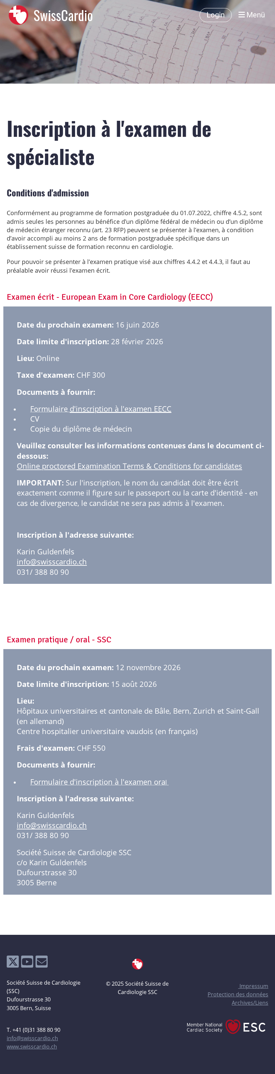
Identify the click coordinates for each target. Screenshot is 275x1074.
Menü (255, 15)
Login (216, 15)
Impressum (253, 986)
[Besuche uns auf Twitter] (13, 963)
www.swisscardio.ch (32, 1046)
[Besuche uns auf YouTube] (27, 963)
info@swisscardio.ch (52, 561)
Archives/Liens (250, 1002)
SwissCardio (63, 15)
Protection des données (238, 994)
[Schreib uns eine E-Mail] (42, 963)
